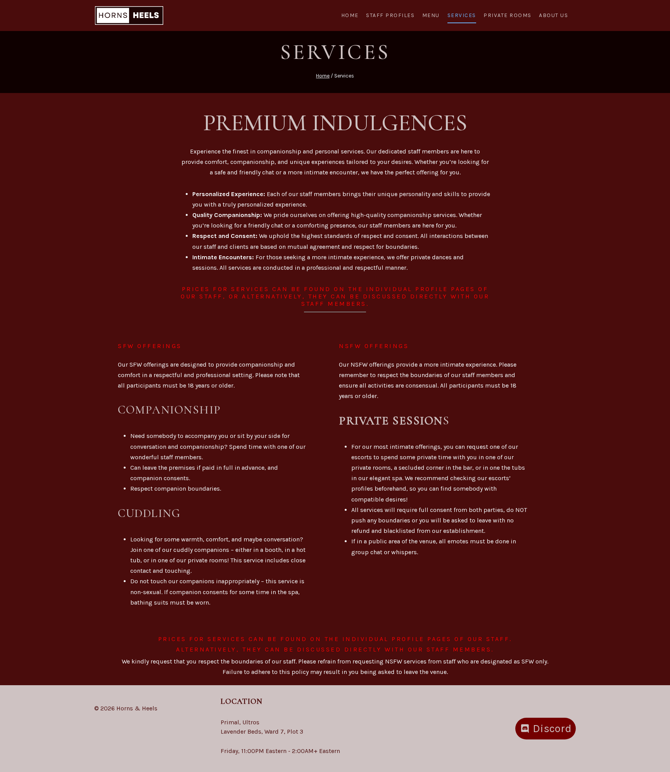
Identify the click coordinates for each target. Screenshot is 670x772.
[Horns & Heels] (129, 15)
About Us (553, 15)
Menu (431, 15)
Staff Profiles (390, 15)
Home (350, 15)
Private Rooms (508, 15)
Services (461, 15)
